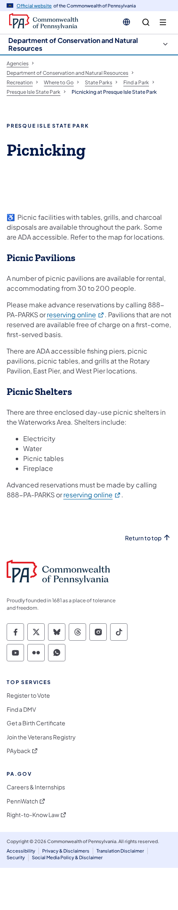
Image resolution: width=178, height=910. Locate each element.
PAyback (19, 750)
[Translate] (126, 22)
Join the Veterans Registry (41, 737)
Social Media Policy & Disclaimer (67, 857)
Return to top (143, 538)
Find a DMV (21, 709)
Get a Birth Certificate (36, 723)
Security (16, 857)
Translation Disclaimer (120, 850)
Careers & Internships (36, 787)
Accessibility (21, 850)
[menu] (162, 22)
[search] (145, 22)
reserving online (76, 314)
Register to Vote (28, 695)
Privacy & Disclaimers (65, 850)
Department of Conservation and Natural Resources (73, 44)
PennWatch (22, 801)
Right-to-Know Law (33, 814)
